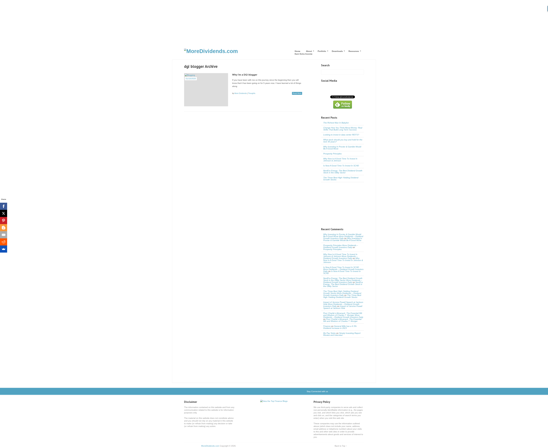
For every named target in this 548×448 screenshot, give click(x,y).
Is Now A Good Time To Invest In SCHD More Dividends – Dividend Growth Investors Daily (343, 269)
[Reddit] (3, 241)
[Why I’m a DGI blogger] (206, 89)
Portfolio (322, 51)
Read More (297, 93)
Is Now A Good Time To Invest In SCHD (341, 165)
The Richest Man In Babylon (336, 123)
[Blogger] (3, 227)
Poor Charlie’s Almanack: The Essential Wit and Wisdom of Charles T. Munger (342, 320)
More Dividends (240, 93)
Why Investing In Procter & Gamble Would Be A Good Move (342, 148)
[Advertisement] (274, 21)
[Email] (3, 234)
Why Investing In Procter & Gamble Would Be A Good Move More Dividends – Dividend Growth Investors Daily (343, 236)
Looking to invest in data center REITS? (341, 135)
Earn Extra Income (303, 54)
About (309, 51)
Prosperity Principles (332, 154)
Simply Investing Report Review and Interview (341, 334)
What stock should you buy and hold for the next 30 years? (342, 141)
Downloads (337, 51)
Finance (327, 326)
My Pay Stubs (329, 333)
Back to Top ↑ (341, 446)
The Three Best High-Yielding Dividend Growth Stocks (340, 178)
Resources (353, 51)
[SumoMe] (3, 249)
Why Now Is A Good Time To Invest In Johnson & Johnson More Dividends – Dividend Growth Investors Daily (340, 256)
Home (297, 51)
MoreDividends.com (210, 446)
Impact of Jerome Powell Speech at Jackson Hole (342, 307)
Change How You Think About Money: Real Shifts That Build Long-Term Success (342, 129)
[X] (3, 213)
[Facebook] (3, 206)
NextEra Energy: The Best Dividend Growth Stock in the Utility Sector (342, 171)
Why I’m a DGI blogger (244, 74)
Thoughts (251, 93)
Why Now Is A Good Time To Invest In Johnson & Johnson (340, 160)
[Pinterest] (3, 220)
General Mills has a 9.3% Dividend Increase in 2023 (339, 327)
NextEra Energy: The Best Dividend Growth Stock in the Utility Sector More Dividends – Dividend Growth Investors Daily (342, 280)
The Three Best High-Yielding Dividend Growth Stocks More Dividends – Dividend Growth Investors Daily (342, 293)
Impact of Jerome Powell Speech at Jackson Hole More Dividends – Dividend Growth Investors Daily (343, 304)
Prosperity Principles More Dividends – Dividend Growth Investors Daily (340, 246)
